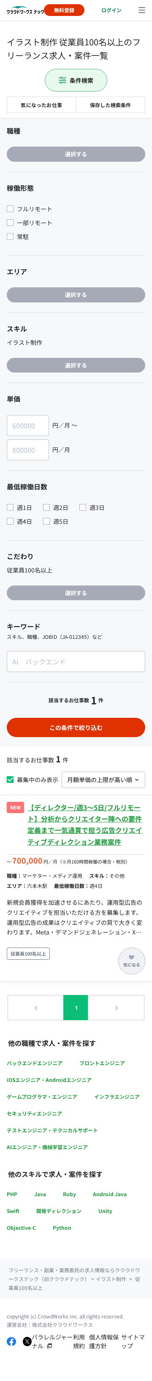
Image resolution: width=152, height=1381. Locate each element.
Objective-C (21, 1227)
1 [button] (76, 1008)
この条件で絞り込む (76, 727)
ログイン (111, 9)
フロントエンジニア (102, 1062)
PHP (12, 1193)
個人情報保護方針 (104, 1341)
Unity (105, 1210)
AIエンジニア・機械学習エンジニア (47, 1146)
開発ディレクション (58, 1210)
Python (62, 1227)
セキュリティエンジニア (34, 1113)
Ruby (69, 1193)
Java (40, 1193)
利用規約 (79, 1341)
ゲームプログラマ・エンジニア (42, 1096)
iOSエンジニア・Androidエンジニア (49, 1079)
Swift (13, 1210)
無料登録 (64, 9)
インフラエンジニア (117, 1096)
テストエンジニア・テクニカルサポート (52, 1130)
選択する (76, 154)
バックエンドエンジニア (34, 1062)
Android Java (110, 1193)
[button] (36, 1008)
